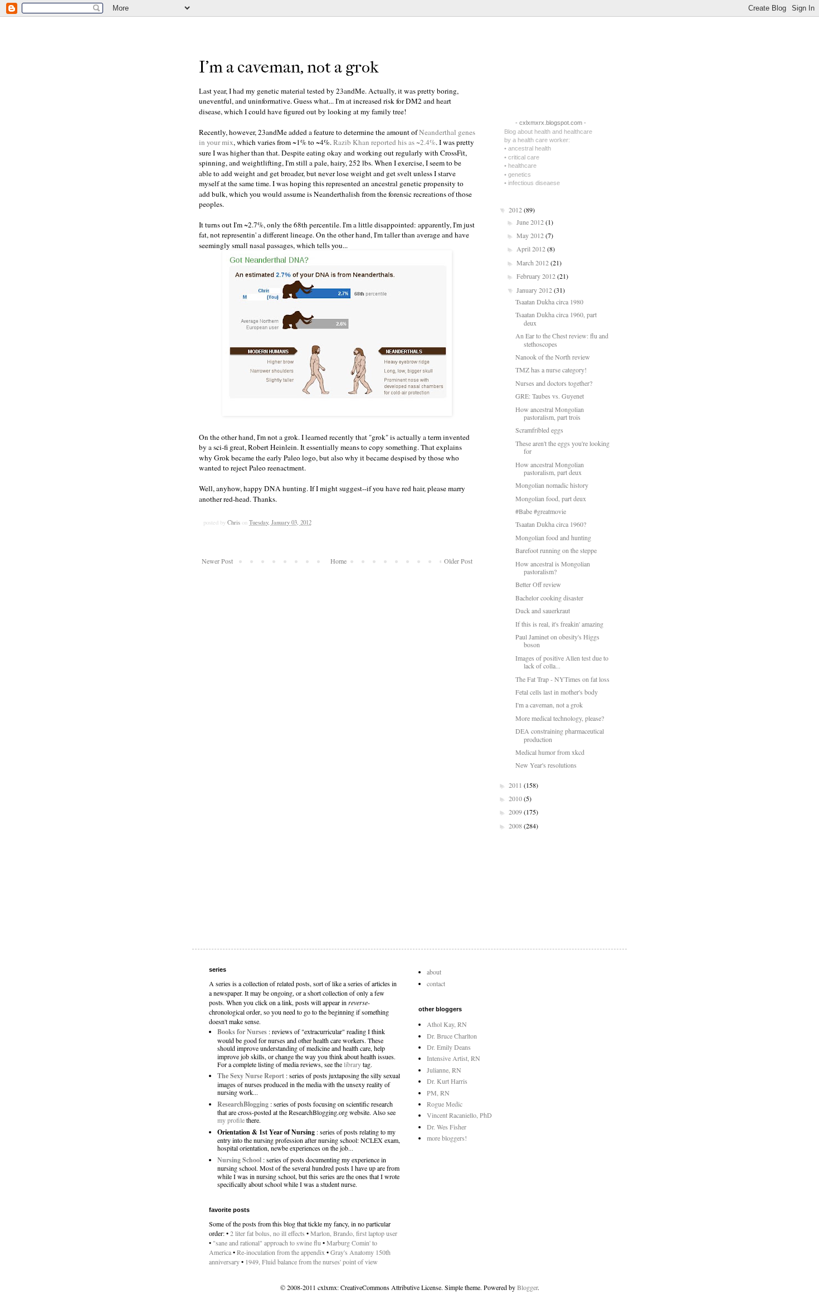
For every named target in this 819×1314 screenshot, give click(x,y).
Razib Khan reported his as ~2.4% (384, 142)
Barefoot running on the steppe (556, 550)
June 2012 (530, 221)
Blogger (527, 1287)
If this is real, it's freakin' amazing (559, 623)
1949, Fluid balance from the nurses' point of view (311, 1261)
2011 (516, 784)
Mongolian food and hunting (553, 537)
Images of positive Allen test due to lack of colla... (561, 661)
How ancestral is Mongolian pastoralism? (552, 567)
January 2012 (535, 289)
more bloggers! (447, 1137)
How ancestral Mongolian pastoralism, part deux (549, 468)
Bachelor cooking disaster (549, 597)
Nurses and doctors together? (553, 383)
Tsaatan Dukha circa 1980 (549, 301)
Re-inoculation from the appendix (281, 1252)
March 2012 (533, 262)
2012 (516, 209)
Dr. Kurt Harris (447, 1081)
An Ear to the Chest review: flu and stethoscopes (561, 339)
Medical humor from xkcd (549, 752)
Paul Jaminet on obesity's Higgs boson (557, 640)
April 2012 (531, 248)
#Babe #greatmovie (540, 511)
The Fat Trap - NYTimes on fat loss (562, 679)
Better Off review (538, 584)
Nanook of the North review (552, 356)
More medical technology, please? (559, 718)
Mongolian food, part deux (550, 498)
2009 (516, 811)
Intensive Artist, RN (453, 1058)
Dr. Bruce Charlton (452, 1035)
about (434, 971)
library (352, 1064)
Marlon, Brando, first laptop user (353, 1233)
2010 (516, 798)
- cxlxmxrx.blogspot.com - (550, 122)
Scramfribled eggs (539, 429)
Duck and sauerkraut (542, 610)
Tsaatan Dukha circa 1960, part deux (556, 318)
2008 (516, 825)
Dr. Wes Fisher (446, 1126)
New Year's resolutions (546, 764)
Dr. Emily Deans (449, 1047)
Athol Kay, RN (447, 1024)
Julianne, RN (444, 1069)
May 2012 (530, 235)
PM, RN (438, 1092)
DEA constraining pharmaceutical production (559, 734)
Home (338, 560)
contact (436, 983)
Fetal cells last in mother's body (556, 691)
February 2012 (536, 275)
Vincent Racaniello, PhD (459, 1115)
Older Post (458, 560)
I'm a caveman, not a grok (549, 704)
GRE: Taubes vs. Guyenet (549, 395)
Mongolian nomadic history (551, 485)
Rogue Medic (444, 1103)
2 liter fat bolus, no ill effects (267, 1233)
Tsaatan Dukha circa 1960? (550, 524)
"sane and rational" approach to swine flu (267, 1242)
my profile (231, 1120)
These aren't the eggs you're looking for (562, 447)
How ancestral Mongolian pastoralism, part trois (549, 413)
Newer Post (217, 560)
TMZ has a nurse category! (551, 369)
